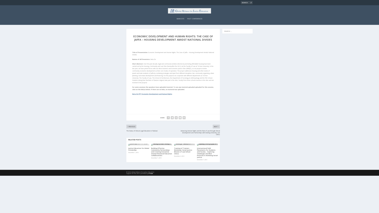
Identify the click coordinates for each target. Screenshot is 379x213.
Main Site (180, 19)
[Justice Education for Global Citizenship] (138, 144)
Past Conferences (194, 19)
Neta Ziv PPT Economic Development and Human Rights (152, 94)
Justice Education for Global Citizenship (138, 149)
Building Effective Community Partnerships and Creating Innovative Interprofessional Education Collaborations (161, 151)
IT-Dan (151, 173)
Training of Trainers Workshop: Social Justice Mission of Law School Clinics (183, 151)
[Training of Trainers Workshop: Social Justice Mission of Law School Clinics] (184, 144)
